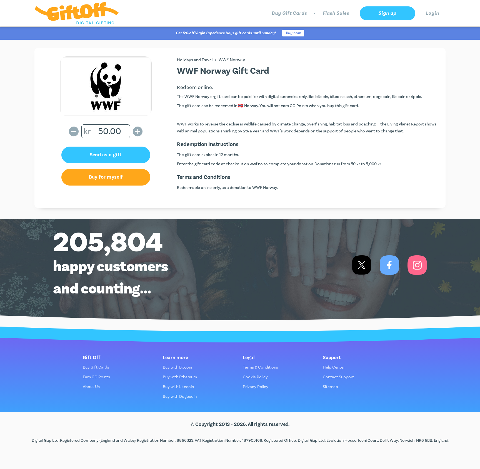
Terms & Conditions (260, 367)
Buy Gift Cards (289, 13)
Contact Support (338, 377)
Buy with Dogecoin (180, 396)
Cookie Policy (255, 377)
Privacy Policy (255, 386)
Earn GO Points (96, 377)
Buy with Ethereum (180, 377)
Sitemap (330, 386)
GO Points (299, 105)
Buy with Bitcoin (177, 367)
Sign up (387, 13)
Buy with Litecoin (178, 386)
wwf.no (256, 164)
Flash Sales (336, 13)
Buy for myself (106, 177)
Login (432, 13)
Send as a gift (106, 155)
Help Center (334, 367)
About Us (91, 386)
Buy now (293, 33)
